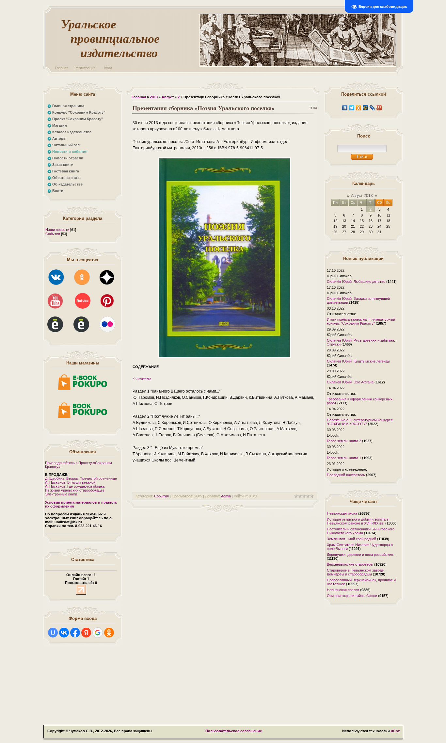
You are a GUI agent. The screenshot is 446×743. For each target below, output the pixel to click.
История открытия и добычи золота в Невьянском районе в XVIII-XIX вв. (358, 521)
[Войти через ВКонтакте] (64, 633)
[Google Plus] (379, 108)
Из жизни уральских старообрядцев (74, 490)
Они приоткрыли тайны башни (352, 596)
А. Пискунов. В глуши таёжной (70, 482)
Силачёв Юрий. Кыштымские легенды (358, 361)
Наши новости (57, 230)
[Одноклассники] (358, 108)
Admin (226, 496)
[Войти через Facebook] (75, 633)
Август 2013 (362, 195)
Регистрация (84, 68)
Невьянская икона (342, 513)
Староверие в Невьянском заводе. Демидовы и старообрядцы (356, 572)
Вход (108, 68)
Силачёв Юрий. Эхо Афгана (350, 382)
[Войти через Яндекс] (86, 633)
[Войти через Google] (97, 632)
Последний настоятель (346, 475)
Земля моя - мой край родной (351, 539)
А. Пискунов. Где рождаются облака (74, 486)
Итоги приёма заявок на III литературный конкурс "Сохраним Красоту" (361, 321)
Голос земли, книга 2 (344, 441)
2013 (154, 97)
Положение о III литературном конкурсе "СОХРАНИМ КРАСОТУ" (360, 422)
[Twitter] (351, 108)
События (52, 234)
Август (168, 97)
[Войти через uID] (53, 633)
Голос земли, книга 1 (344, 458)
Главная (61, 68)
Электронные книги (61, 494)
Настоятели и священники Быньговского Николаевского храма (360, 531)
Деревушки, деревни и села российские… (362, 555)
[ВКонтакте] (345, 108)
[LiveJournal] (372, 108)
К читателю (142, 379)
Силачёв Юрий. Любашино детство (356, 281)
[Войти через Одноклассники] (109, 633)
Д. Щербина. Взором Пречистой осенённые (81, 478)
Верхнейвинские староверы (350, 564)
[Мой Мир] (365, 108)
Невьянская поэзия (343, 590)
